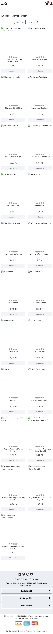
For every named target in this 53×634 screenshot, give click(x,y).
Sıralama (32, 22)
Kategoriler (26, 598)
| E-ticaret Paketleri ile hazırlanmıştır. (26, 631)
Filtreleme (20, 22)
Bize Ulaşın (26, 605)
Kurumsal (26, 590)
